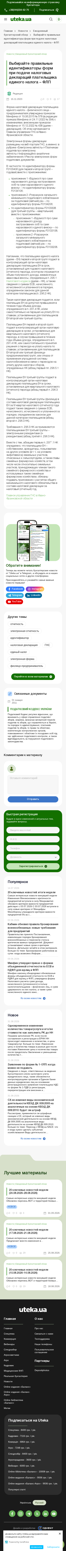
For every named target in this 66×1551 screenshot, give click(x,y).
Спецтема (9, 1333)
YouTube (16, 602)
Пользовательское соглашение (44, 1351)
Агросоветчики (11, 1355)
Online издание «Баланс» (17, 1386)
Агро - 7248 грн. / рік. (19, 1447)
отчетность (16, 624)
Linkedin (35, 595)
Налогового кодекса (18, 281)
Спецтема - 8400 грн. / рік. (22, 1430)
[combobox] (33, 857)
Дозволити (36, 1546)
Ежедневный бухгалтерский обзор (31, 54)
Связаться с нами (44, 1333)
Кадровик (9, 1365)
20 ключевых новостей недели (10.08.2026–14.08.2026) (28, 1271)
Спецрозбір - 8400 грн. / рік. (22, 1453)
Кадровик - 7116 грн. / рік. (21, 1436)
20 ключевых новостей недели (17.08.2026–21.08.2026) (28, 1231)
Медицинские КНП (13, 1370)
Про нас (39, 1328)
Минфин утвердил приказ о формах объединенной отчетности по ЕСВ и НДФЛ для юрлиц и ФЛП (31, 966)
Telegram (17, 595)
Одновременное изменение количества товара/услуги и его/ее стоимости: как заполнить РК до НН (30, 1029)
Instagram (37, 589)
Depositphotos (42, 1370)
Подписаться (46, 10)
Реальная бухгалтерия (16, 1376)
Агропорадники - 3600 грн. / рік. (24, 1459)
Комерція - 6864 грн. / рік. (21, 1441)
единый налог (18, 652)
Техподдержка (42, 1339)
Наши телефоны (43, 1344)
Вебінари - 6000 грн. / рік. (21, 1465)
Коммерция (10, 1339)
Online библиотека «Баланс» (13, 1401)
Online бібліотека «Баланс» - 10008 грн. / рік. (31, 1471)
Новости (10, 54)
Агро (6, 1360)
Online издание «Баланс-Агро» (17, 1393)
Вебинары (9, 1344)
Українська (25, 1502)
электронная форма (22, 659)
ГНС (47, 645)
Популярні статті (16, 1489)
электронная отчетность (24, 631)
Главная (8, 1328)
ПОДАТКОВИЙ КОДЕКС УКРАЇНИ (31, 709)
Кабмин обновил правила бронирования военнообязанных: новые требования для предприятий (33, 927)
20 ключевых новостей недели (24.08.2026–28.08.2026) (28, 1191)
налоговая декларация (24, 645)
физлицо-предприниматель (26, 666)
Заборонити (53, 1546)
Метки (7, 1408)
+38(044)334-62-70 (19, 10)
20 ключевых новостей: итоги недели (31, 892)
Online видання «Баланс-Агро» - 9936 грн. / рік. (33, 1483)
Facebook (17, 589)
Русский (39, 1502)
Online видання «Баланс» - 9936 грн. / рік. (30, 1477)
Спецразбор (10, 1349)
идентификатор (19, 638)
